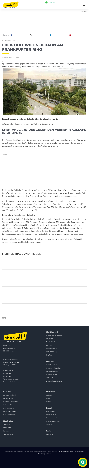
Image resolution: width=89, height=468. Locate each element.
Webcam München (52, 378)
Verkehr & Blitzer (8, 405)
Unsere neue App (51, 352)
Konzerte (6, 431)
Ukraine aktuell (8, 398)
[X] (30, 35)
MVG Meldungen (8, 408)
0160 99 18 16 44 (16, 365)
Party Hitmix (7, 428)
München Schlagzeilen (53, 368)
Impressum (7, 373)
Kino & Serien (50, 411)
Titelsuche (6, 424)
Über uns (49, 345)
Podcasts (49, 395)
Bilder (48, 398)
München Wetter (51, 374)
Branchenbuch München (54, 381)
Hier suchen (50, 434)
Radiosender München (66, 452)
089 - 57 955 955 (14, 362)
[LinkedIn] (50, 35)
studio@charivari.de (14, 359)
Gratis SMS (49, 424)
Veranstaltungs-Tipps (53, 421)
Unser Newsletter (51, 348)
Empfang (49, 355)
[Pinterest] (70, 35)
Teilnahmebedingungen (11, 379)
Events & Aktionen (52, 342)
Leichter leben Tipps (52, 418)
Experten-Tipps (51, 415)
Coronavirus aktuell (9, 395)
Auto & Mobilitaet (9, 415)
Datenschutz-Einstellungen (12, 382)
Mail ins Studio (8, 370)
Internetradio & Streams (54, 335)
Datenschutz (7, 376)
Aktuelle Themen (51, 365)
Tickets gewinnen (8, 434)
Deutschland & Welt (9, 411)
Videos (48, 402)
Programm (49, 339)
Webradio (48, 454)
